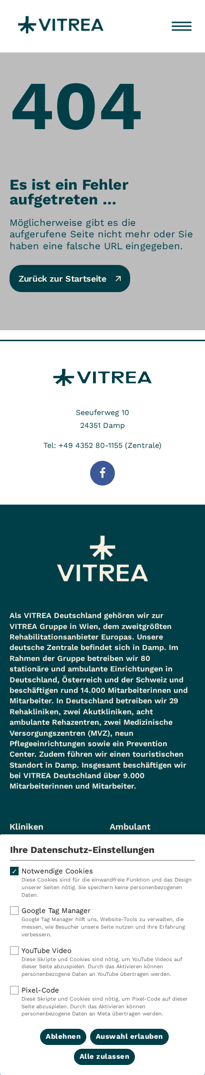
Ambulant (130, 826)
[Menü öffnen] (181, 26)
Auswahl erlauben (129, 1036)
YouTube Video (101, 962)
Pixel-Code (104, 1001)
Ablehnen (63, 1036)
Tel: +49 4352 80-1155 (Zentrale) (102, 445)
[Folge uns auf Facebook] (102, 473)
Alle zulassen (105, 1056)
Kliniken (26, 826)
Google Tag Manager (103, 922)
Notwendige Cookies (106, 882)
